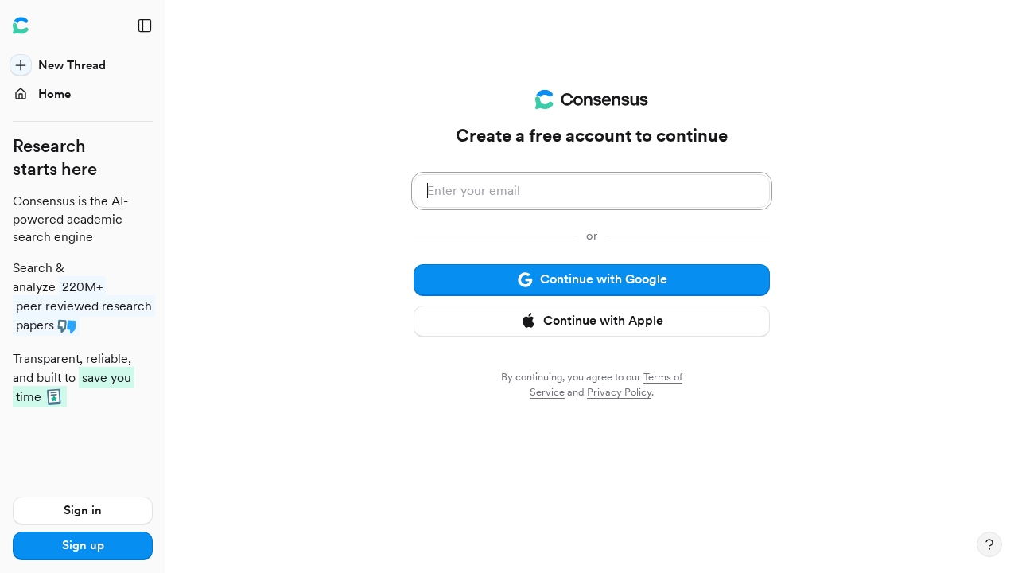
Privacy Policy (619, 392)
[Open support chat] (989, 544)
